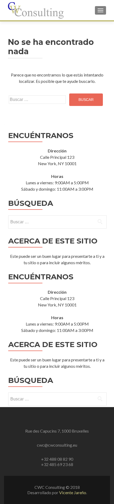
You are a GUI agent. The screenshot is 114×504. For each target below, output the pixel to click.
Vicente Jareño (72, 492)
